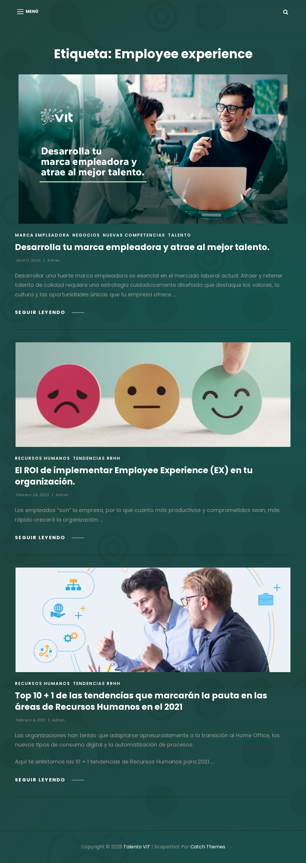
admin (53, 260)
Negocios (86, 235)
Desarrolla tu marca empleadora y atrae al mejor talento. (142, 247)
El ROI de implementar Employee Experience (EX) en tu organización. (134, 476)
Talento (179, 235)
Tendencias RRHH (96, 458)
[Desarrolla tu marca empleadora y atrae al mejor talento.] (153, 149)
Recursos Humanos (42, 458)
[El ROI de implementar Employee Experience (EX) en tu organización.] (153, 394)
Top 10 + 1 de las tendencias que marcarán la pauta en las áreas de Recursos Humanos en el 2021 (141, 701)
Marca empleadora (42, 235)
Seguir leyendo (49, 312)
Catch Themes (207, 846)
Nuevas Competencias (134, 235)
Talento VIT (136, 846)
